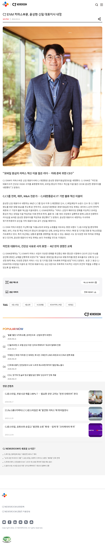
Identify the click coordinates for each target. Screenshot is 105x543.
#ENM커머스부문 (56, 304)
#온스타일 (15, 304)
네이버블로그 (20, 522)
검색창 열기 (96, 4)
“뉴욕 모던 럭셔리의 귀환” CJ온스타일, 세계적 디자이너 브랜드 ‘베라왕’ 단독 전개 (32, 458)
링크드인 (15, 522)
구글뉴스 (26, 522)
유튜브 (4, 522)
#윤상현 (27, 304)
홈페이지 (31, 522)
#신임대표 (40, 304)
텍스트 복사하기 (89, 282)
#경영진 (70, 304)
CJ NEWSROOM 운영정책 (13, 506)
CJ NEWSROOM (6, 4)
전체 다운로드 (89, 292)
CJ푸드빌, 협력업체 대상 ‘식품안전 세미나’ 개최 (20, 454)
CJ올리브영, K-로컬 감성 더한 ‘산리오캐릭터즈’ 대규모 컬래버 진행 (26, 465)
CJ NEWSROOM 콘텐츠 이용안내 (16, 511)
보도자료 (6, 19)
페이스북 (10, 522)
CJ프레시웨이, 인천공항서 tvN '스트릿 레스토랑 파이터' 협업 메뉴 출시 (28, 462)
